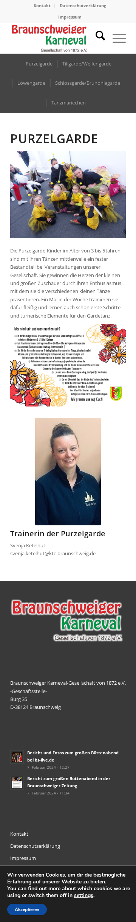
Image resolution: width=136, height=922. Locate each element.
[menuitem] (42, 6)
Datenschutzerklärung (83, 5)
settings (83, 895)
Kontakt (42, 5)
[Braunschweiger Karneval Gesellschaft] (56, 38)
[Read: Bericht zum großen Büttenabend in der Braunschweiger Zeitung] (17, 783)
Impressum (70, 17)
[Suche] (96, 38)
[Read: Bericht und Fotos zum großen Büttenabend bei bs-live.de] (17, 757)
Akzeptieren (27, 909)
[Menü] (115, 38)
